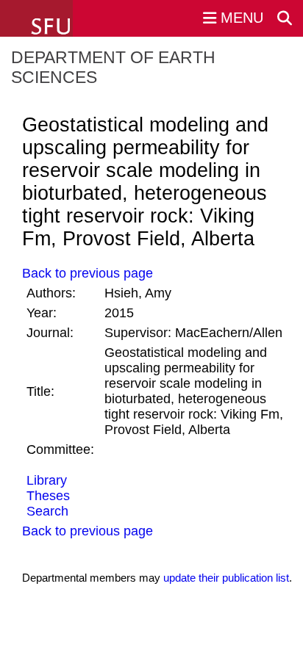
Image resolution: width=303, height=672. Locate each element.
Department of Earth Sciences (113, 67)
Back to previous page (87, 273)
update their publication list (226, 577)
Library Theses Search (48, 496)
